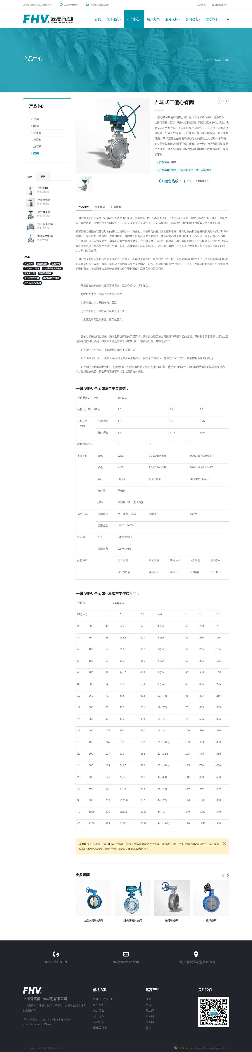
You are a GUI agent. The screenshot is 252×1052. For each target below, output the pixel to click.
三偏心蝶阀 (183, 170)
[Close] (224, 844)
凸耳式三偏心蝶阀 (201, 170)
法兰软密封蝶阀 (93, 920)
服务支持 (171, 19)
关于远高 (113, 19)
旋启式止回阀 (45, 224)
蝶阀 (227, 60)
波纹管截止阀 (45, 236)
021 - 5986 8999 (56, 962)
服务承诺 (100, 206)
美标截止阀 (43, 212)
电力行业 (98, 1010)
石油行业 (98, 1021)
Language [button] (219, 5)
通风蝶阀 (211, 920)
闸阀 (36, 126)
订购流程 (116, 206)
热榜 (30, 176)
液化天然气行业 (103, 999)
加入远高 (201, 5)
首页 (98, 19)
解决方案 (153, 19)
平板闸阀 (42, 188)
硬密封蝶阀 (43, 200)
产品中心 (133, 19)
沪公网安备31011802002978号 (192, 1048)
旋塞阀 (37, 146)
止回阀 (37, 139)
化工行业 (98, 1016)
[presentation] (223, 875)
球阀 (36, 119)
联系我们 (212, 19)
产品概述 (84, 206)
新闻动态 (192, 19)
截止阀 (37, 132)
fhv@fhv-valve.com (99, 5)
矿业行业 (98, 1004)
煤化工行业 (100, 1027)
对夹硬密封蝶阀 (132, 920)
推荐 (43, 176)
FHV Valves (31, 1019)
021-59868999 (70, 5)
